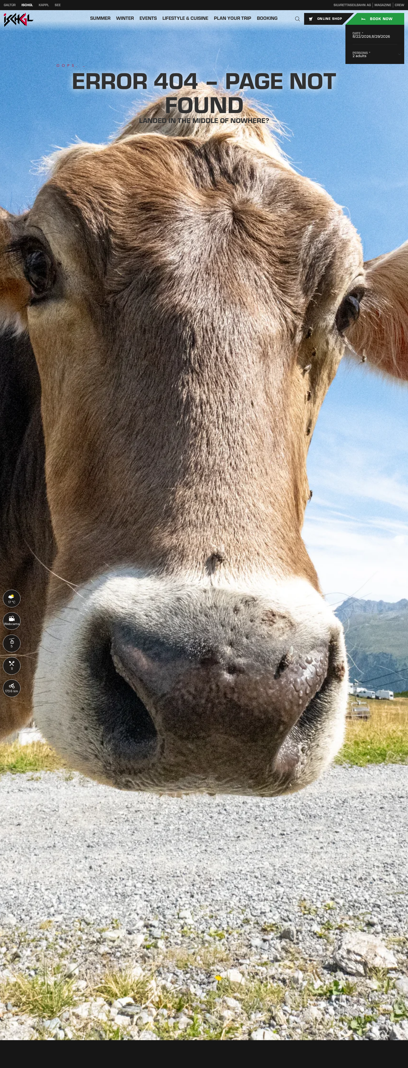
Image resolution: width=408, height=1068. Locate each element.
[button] (297, 19)
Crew (399, 5)
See (58, 5)
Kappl (44, 5)
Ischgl (27, 5)
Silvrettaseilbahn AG (352, 5)
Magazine (382, 5)
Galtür (10, 5)
